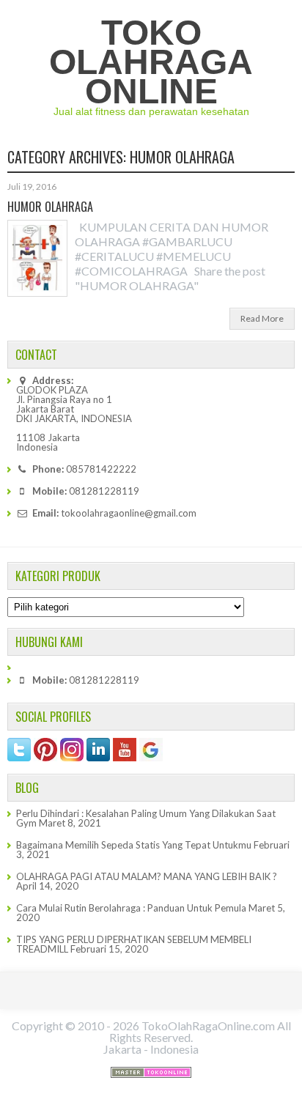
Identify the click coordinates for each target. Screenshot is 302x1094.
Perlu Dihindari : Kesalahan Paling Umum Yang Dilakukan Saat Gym (146, 818)
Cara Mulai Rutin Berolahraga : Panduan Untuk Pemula (131, 908)
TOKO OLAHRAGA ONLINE (151, 62)
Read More (262, 318)
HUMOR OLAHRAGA (50, 206)
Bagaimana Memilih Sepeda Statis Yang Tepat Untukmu (133, 845)
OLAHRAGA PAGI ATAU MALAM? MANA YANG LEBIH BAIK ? (146, 876)
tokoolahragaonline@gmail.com (128, 513)
